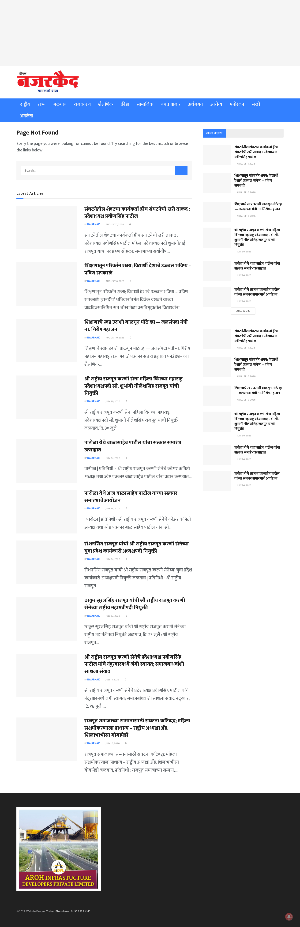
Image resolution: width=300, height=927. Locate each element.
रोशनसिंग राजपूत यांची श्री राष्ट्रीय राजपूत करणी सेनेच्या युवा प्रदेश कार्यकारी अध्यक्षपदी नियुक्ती (136, 547)
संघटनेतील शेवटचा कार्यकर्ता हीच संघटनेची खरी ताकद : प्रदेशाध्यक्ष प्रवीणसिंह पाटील (137, 213)
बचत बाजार (171, 104)
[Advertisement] (150, 33)
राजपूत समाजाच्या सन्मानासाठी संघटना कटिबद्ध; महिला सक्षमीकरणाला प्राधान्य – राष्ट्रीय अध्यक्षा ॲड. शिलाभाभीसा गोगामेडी (137, 728)
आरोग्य (216, 104)
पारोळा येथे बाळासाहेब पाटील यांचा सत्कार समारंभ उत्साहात (132, 446)
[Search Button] (181, 170)
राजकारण (82, 104)
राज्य (41, 104)
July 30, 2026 (112, 401)
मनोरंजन (237, 104)
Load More (243, 311)
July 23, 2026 (112, 616)
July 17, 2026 (112, 680)
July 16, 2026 (112, 743)
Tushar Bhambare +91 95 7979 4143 (68, 911)
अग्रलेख (26, 116)
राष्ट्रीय (25, 104)
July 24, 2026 (112, 458)
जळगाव (59, 104)
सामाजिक (145, 104)
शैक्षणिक (105, 104)
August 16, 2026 (114, 281)
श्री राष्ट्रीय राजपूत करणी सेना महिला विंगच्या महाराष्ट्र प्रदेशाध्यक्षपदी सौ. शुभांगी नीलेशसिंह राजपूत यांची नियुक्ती (133, 386)
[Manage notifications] (289, 916)
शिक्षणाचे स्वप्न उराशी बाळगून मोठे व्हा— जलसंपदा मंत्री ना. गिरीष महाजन (136, 326)
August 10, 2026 (114, 338)
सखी (256, 104)
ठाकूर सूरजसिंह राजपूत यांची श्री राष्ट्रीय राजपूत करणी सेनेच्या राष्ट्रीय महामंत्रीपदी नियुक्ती (134, 604)
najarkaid (94, 224)
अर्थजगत (195, 104)
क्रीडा (124, 104)
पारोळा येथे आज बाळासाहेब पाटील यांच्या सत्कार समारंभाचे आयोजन (130, 497)
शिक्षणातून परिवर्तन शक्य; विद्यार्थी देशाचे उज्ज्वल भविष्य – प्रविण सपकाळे (137, 269)
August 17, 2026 (114, 224)
